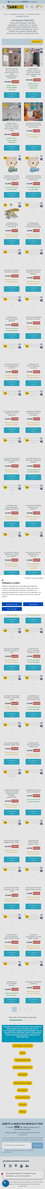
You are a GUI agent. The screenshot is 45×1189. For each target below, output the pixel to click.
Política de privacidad (34, 578)
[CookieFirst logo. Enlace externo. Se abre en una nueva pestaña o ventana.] (3, 580)
